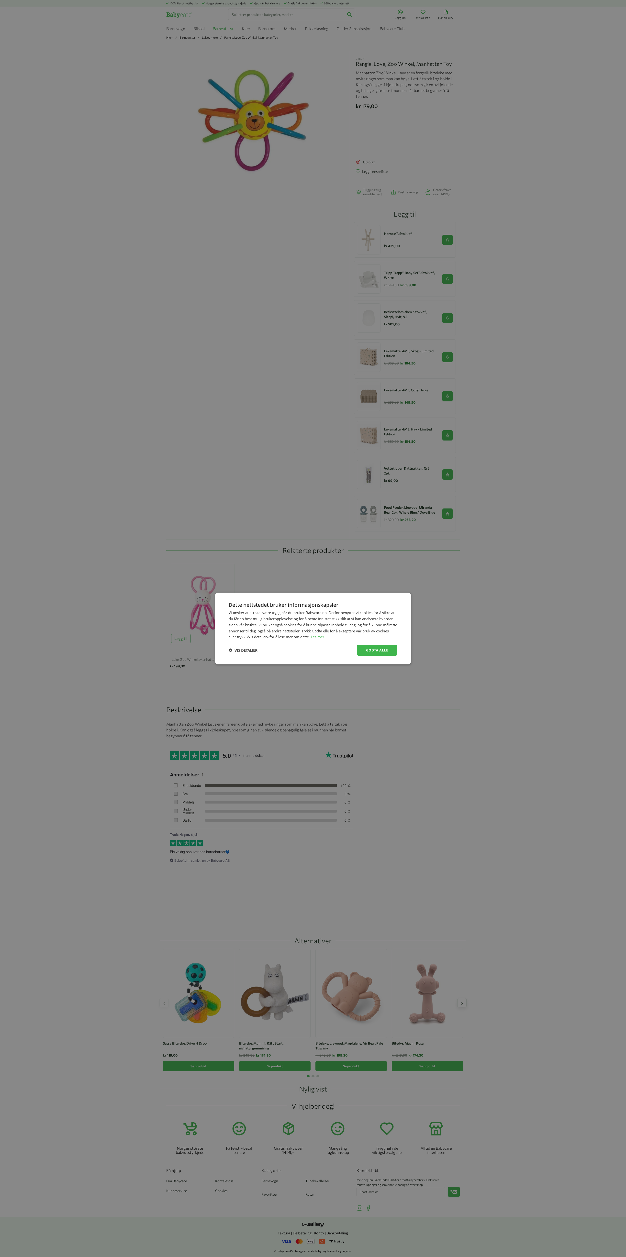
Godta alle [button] (377, 650)
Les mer (317, 636)
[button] (243, 650)
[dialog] (313, 628)
